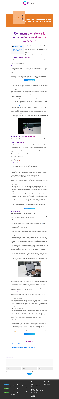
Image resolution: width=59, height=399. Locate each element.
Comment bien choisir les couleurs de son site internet (22, 343)
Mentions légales (47, 387)
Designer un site (34, 389)
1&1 (42, 223)
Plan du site (46, 386)
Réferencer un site (34, 394)
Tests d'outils (33, 395)
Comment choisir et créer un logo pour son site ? (21, 346)
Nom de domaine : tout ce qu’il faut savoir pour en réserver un (23, 347)
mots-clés (44, 100)
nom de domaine (36, 54)
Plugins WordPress (34, 393)
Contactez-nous (47, 384)
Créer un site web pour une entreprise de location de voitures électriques (18, 392)
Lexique (45, 389)
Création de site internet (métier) (35, 386)
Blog (32, 384)
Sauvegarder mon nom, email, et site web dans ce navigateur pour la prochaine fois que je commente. (23, 371)
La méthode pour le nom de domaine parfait (18, 50)
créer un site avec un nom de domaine (39, 51)
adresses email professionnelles (19, 105)
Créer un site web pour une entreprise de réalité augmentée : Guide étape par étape (18, 384)
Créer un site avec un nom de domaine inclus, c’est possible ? (23, 345)
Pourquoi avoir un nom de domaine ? (17, 47)
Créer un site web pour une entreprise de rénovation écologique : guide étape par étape (19, 388)
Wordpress (33, 396)
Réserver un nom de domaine (29, 80)
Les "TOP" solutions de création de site (37, 391)
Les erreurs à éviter (16, 52)
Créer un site (33, 388)
